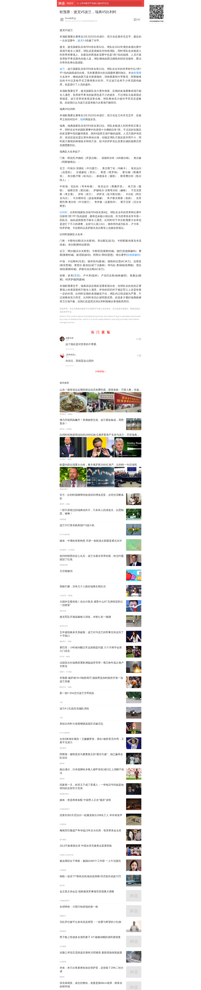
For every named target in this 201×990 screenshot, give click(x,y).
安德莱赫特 (133, 254)
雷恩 (76, 275)
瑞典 (82, 119)
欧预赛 (137, 72)
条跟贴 (100, 371)
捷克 (80, 40)
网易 (61, 3)
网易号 (70, 3)
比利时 (63, 212)
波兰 (62, 68)
